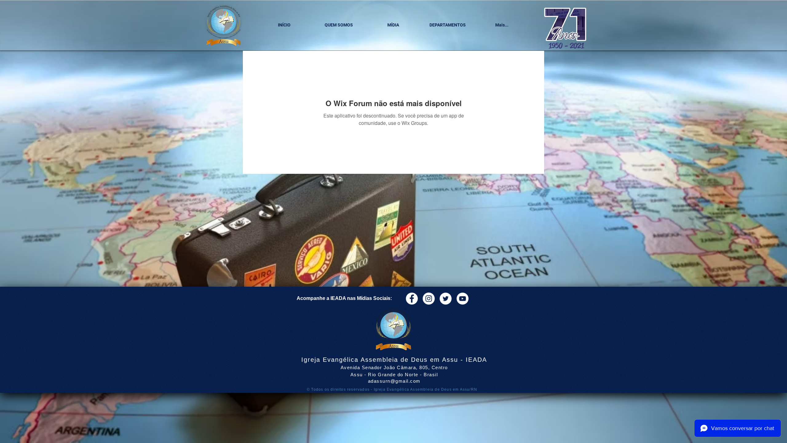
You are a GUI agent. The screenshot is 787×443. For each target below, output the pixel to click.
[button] (338, 25)
